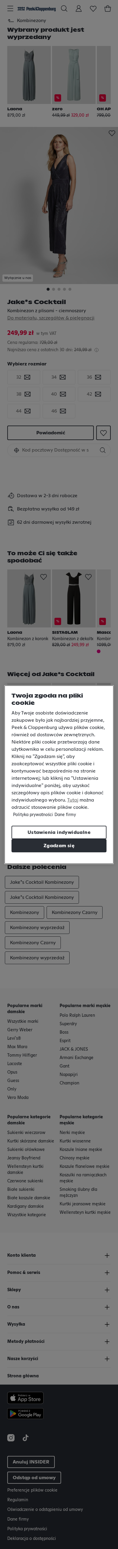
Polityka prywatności (33, 815)
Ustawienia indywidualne (59, 832)
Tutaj (72, 800)
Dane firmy (65, 815)
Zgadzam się (59, 845)
